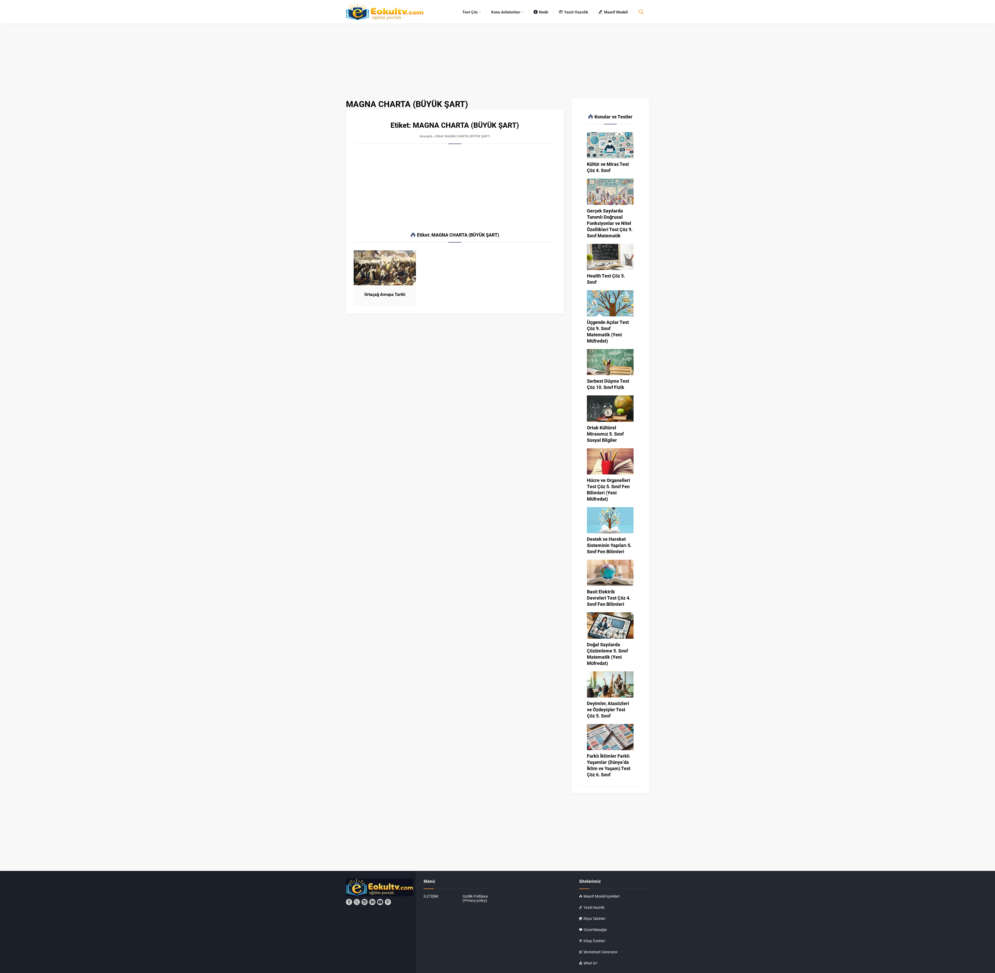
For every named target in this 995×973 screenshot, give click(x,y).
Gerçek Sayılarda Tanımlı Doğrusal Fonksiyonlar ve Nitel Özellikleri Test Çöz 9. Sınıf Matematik (609, 223)
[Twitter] (357, 902)
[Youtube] (380, 902)
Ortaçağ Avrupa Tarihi (384, 294)
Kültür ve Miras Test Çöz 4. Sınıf (608, 167)
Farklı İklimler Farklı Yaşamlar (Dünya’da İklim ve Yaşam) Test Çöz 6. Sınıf (608, 765)
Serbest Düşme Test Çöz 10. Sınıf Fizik (608, 384)
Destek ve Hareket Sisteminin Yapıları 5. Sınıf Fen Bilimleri (609, 545)
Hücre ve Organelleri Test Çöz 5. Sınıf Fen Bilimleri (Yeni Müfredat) (608, 489)
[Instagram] (364, 902)
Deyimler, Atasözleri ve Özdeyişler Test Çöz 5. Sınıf (608, 709)
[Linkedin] (372, 902)
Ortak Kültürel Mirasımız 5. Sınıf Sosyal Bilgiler (605, 433)
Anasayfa (426, 136)
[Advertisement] (455, 188)
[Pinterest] (388, 902)
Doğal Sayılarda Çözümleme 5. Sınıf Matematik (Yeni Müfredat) (607, 653)
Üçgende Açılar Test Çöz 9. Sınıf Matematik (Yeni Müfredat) (608, 331)
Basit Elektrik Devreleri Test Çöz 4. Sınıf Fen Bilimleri (608, 597)
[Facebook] (349, 902)
